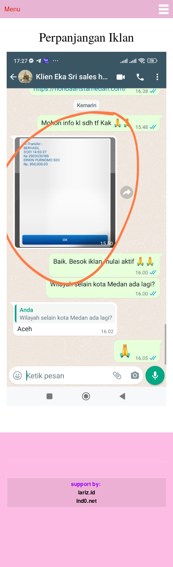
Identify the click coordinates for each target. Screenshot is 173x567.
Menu (12, 8)
